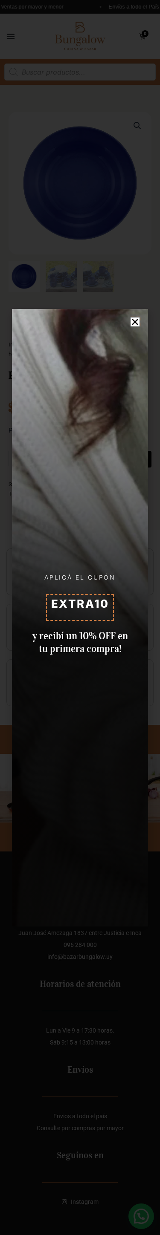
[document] (80, 617)
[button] (135, 321)
